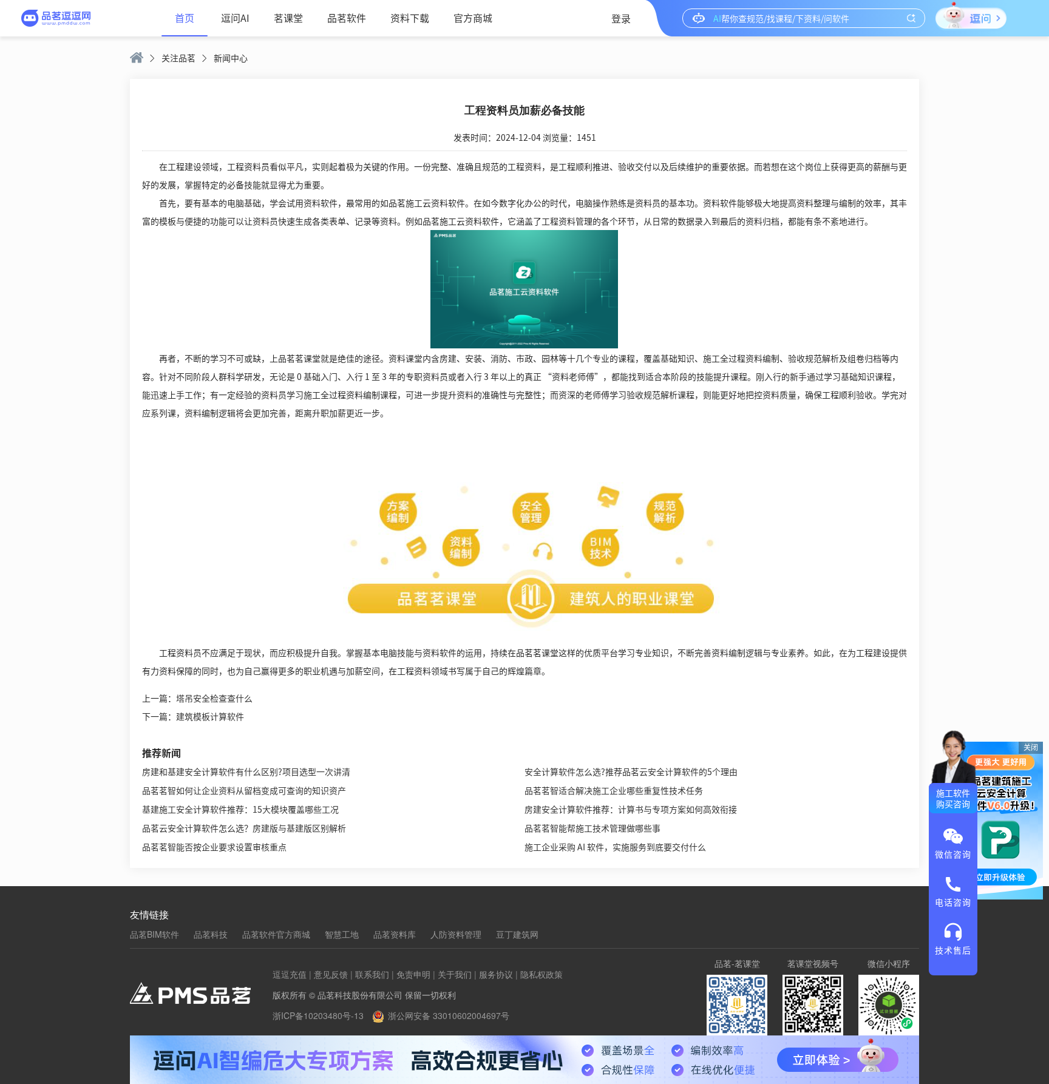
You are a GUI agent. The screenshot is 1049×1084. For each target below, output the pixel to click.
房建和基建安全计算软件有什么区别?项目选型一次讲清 (246, 771)
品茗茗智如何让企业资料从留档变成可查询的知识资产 (244, 790)
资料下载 (409, 17)
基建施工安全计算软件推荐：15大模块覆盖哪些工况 (240, 809)
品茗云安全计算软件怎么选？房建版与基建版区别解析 (244, 828)
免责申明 (413, 974)
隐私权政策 (541, 974)
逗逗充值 (290, 974)
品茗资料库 (394, 934)
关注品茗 (178, 58)
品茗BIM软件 (154, 934)
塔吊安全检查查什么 (214, 698)
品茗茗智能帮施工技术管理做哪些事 (592, 828)
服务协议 (496, 974)
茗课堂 (288, 17)
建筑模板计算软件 (210, 716)
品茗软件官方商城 (276, 934)
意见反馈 (331, 974)
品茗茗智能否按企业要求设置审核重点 (214, 847)
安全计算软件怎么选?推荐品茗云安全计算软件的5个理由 (631, 771)
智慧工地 (342, 934)
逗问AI (235, 17)
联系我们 (372, 974)
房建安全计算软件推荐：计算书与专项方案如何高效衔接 (630, 809)
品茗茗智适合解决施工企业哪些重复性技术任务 (613, 790)
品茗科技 (211, 934)
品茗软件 (346, 17)
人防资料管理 (455, 934)
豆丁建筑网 (517, 934)
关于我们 (455, 974)
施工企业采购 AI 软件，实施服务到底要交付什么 (615, 847)
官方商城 (472, 17)
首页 (184, 17)
